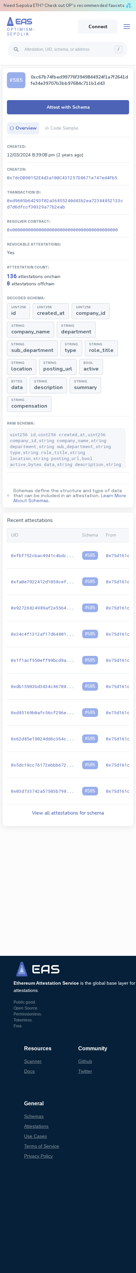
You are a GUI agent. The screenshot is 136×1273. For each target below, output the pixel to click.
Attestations (36, 1126)
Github (85, 1061)
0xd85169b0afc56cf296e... (42, 713)
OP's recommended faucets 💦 (98, 6)
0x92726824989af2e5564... (42, 608)
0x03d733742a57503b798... (42, 791)
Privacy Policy (38, 1156)
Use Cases (35, 1136)
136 (12, 275)
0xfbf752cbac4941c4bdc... (42, 555)
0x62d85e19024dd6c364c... (42, 739)
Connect (97, 27)
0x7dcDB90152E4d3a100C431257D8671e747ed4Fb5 (62, 178)
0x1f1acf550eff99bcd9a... (42, 660)
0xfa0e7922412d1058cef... (42, 582)
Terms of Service (41, 1146)
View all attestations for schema (68, 813)
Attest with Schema (68, 107)
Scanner (33, 1061)
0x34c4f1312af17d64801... (42, 634)
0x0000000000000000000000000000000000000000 (62, 230)
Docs (29, 1071)
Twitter (85, 1071)
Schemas (34, 1116)
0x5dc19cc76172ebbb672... (42, 765)
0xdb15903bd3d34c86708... (42, 686)
